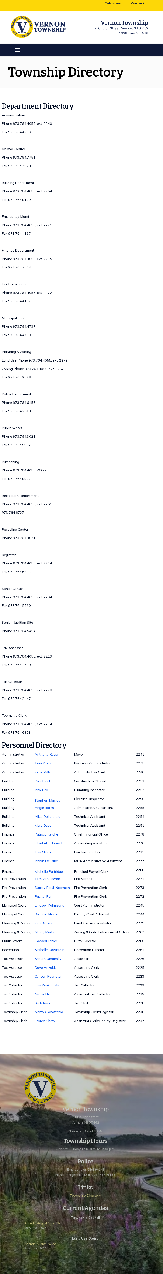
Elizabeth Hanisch (49, 843)
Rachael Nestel (46, 914)
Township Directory (85, 1195)
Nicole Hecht (45, 994)
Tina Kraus (43, 763)
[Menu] (17, 50)
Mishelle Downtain (49, 950)
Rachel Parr (44, 896)
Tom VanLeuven (47, 879)
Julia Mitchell (44, 852)
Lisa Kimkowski (47, 985)
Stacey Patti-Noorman (52, 887)
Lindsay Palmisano (49, 905)
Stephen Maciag (47, 800)
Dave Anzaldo (46, 967)
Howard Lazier (46, 941)
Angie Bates (44, 807)
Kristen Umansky (48, 958)
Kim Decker (43, 923)
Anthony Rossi (46, 754)
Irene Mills (43, 772)
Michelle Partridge (49, 871)
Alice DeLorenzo (47, 816)
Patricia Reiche (46, 834)
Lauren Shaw (45, 1021)
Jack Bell (41, 790)
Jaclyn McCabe (46, 861)
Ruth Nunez (44, 1003)
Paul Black (43, 781)
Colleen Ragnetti (48, 976)
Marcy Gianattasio (49, 1012)
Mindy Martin (45, 932)
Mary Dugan (44, 825)
